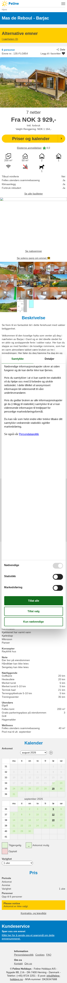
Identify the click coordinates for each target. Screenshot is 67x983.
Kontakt (18, 963)
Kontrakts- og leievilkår (33, 913)
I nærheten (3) (10, 39)
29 (53, 788)
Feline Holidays (33, 3)
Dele (62, 49)
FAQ (48, 954)
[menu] (63, 3)
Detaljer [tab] (49, 358)
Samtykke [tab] (17, 358)
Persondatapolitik (24, 954)
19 (53, 820)
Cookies (39, 954)
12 (53, 814)
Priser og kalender (30, 138)
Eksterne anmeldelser (29, 147)
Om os (28, 963)
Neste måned (51, 752)
